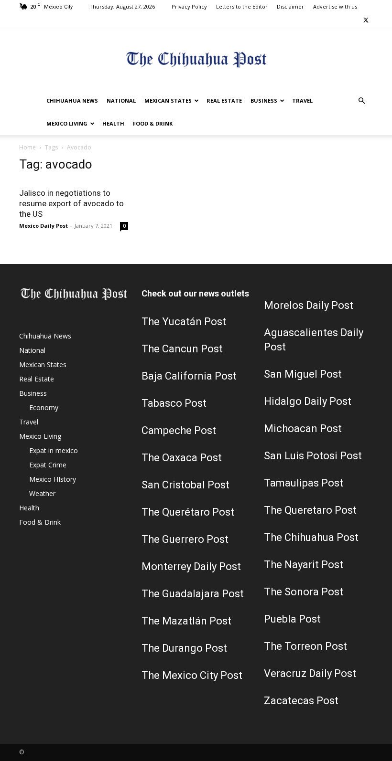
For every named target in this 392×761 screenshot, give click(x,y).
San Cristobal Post (185, 485)
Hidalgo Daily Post (307, 401)
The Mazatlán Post (186, 621)
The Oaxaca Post (182, 458)
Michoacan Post (303, 428)
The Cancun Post (182, 349)
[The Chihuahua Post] (196, 59)
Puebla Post (292, 619)
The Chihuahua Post (311, 537)
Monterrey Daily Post (191, 566)
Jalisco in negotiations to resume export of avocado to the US (71, 203)
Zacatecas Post (301, 701)
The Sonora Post (303, 592)
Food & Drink (153, 123)
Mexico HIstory (52, 479)
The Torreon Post (305, 646)
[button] (361, 101)
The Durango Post (184, 648)
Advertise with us (335, 6)
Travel (302, 100)
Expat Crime (47, 464)
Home (27, 147)
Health (113, 123)
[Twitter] (366, 20)
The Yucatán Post (184, 322)
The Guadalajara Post (193, 594)
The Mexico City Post (192, 675)
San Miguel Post (303, 374)
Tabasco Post (174, 403)
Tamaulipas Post (303, 483)
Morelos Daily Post (308, 305)
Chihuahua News (72, 100)
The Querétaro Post (188, 512)
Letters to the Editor (242, 6)
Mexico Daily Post (43, 225)
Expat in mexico (53, 450)
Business (263, 100)
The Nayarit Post (303, 565)
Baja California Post (189, 376)
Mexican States (168, 100)
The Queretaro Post (310, 510)
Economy (43, 407)
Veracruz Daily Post (310, 673)
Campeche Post (179, 430)
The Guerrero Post (185, 539)
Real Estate (224, 100)
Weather (42, 493)
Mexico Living (66, 123)
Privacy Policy (189, 6)
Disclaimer (290, 6)
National (121, 100)
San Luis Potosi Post (313, 456)
